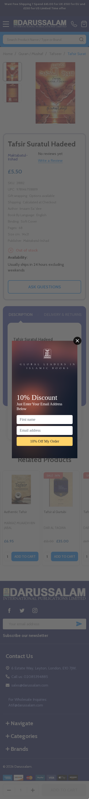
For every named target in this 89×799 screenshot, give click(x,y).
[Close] (77, 341)
